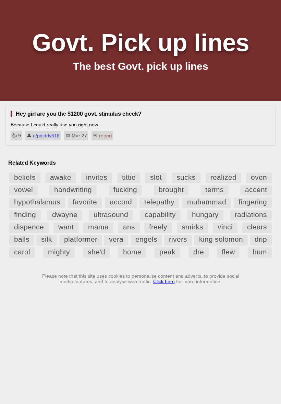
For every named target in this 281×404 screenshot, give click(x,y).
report (105, 135)
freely (158, 227)
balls (21, 239)
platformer (80, 239)
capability (160, 214)
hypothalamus (37, 202)
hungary (205, 214)
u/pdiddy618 (46, 135)
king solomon (221, 239)
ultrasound (111, 214)
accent (256, 189)
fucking (125, 189)
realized (223, 177)
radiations (251, 214)
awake (60, 177)
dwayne (64, 214)
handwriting (73, 189)
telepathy (159, 202)
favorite (85, 202)
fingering (253, 202)
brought (171, 189)
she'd (96, 252)
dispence (29, 227)
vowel (23, 189)
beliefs (25, 177)
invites (96, 177)
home (132, 252)
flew (228, 252)
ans (129, 227)
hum (260, 252)
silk (46, 239)
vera (116, 239)
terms (214, 189)
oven (259, 177)
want (66, 227)
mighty (59, 252)
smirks (192, 227)
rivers (178, 239)
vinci (225, 227)
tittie (129, 177)
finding (25, 214)
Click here (164, 281)
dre (198, 252)
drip (261, 239)
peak (167, 252)
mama (98, 227)
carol (22, 252)
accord (121, 202)
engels (146, 239)
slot (156, 177)
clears (257, 227)
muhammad (206, 202)
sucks (186, 177)
